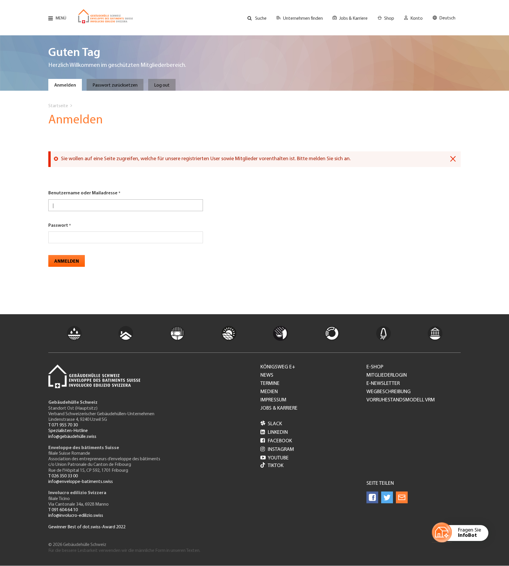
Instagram (277, 449)
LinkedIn (274, 432)
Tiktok (275, 466)
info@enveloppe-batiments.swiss (80, 481)
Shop (389, 18)
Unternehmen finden (303, 18)
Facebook (276, 441)
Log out (162, 85)
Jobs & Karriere (353, 18)
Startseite (58, 106)
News (266, 375)
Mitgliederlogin (386, 375)
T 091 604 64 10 (63, 510)
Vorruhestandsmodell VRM (400, 400)
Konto (416, 18)
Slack (271, 424)
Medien (269, 392)
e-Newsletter (383, 383)
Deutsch (447, 18)
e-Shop (374, 367)
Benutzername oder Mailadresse (83, 193)
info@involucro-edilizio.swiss (75, 515)
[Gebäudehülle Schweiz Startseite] (105, 16)
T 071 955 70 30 (63, 425)
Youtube (274, 458)
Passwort (58, 225)
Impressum (273, 400)
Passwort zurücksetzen (115, 85)
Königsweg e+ (277, 367)
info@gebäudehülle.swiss (72, 436)
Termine (270, 383)
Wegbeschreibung (388, 392)
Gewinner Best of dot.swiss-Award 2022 (86, 527)
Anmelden (65, 85)
